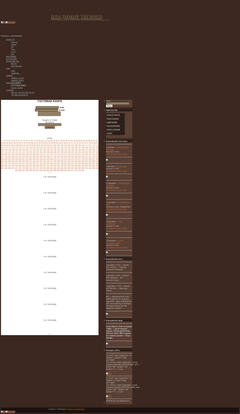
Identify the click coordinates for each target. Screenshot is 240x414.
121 (23, 147)
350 (41, 165)
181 (37, 152)
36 (81, 140)
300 (62, 161)
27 (59, 140)
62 (50, 143)
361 (79, 165)
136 (76, 147)
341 (9, 165)
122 (27, 147)
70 (70, 143)
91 (25, 145)
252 (90, 156)
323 (44, 163)
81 (97, 143)
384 (62, 168)
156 (48, 149)
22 (47, 140)
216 (62, 154)
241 (51, 156)
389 (79, 168)
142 (97, 147)
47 (12, 143)
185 (51, 152)
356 (62, 165)
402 (41, 170)
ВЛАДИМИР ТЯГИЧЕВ (76, 17)
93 (30, 145)
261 (23, 159)
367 (2, 168)
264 (34, 159)
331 (72, 163)
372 (20, 168)
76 (85, 143)
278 (83, 159)
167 (86, 149)
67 (62, 143)
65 (57, 143)
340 (6, 165)
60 (45, 143)
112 (89, 145)
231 (16, 156)
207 (30, 154)
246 (69, 156)
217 (65, 154)
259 (16, 159)
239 (44, 156)
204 (20, 154)
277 (79, 159)
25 (54, 140)
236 (34, 156)
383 (58, 168)
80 (95, 143)
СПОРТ (109, 133)
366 (97, 165)
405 (51, 170)
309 (93, 161)
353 (51, 165)
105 (65, 145)
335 (86, 163)
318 (27, 163)
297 (51, 161)
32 (71, 140)
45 (7, 143)
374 (27, 168)
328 (62, 163)
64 (55, 143)
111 (86, 145)
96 (37, 145)
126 (41, 147)
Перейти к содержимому (11, 35)
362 (83, 165)
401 (37, 170)
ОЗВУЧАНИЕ (112, 122)
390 (83, 168)
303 (72, 161)
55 (32, 143)
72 (75, 143)
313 (9, 163)
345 (23, 165)
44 (5, 143)
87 (15, 145)
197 (93, 152)
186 (55, 152)
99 (45, 145)
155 (44, 149)
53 (27, 143)
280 (90, 159)
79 (92, 143)
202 (13, 154)
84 (7, 145)
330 (69, 163)
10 (17, 140)
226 (97, 154)
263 (30, 159)
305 (79, 161)
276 (76, 159)
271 (58, 159)
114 (96, 145)
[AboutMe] (10, 22)
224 (90, 154)
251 (86, 156)
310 (97, 161)
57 (37, 143)
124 (34, 147)
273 (65, 159)
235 (30, 156)
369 (9, 168)
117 (9, 147)
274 (69, 159)
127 (44, 147)
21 (44, 140)
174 (13, 152)
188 (62, 152)
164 (76, 149)
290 (27, 161)
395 (16, 170)
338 (97, 163)
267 (44, 159)
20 (41, 140)
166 (83, 149)
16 (31, 140)
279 (86, 159)
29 (64, 140)
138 (83, 147)
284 (6, 161)
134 (69, 147)
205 (23, 154)
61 (47, 143)
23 (49, 140)
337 (93, 163)
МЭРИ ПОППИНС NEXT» (114, 241)
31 (69, 140)
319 (30, 163)
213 (51, 154)
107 (72, 145)
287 (16, 161)
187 (58, 152)
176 (20, 152)
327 (58, 163)
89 (20, 145)
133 (65, 147)
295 (44, 161)
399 (30, 170)
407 (58, 170)
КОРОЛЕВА (122, 166)
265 (37, 159)
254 (97, 156)
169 (93, 149)
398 (27, 170)
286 (13, 161)
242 (55, 156)
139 (86, 147)
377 (37, 168)
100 (47, 145)
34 (77, 140)
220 (76, 154)
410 (69, 170)
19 (39, 140)
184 (48, 152)
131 (58, 147)
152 (34, 149)
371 (16, 168)
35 (79, 140)
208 (34, 154)
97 (40, 145)
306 (83, 161)
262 (27, 159)
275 (72, 159)
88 (17, 145)
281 (93, 159)
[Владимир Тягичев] (3, 22)
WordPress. (80, 409)
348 (34, 165)
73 (77, 143)
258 (13, 159)
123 (30, 147)
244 (62, 156)
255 (2, 159)
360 (76, 165)
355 (58, 165)
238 (41, 156)
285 (9, 161)
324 (48, 163)
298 (55, 161)
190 (69, 152)
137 (79, 147)
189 (65, 152)
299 (58, 161)
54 (30, 143)
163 (72, 149)
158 (55, 149)
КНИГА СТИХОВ (113, 129)
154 (41, 149)
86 (12, 145)
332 (76, 163)
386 (69, 168)
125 (37, 147)
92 (27, 145)
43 (2, 143)
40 (91, 140)
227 (2, 156)
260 (20, 159)
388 (76, 168)
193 (79, 152)
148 (20, 149)
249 (79, 156)
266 (41, 159)
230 (13, 156)
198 (97, 152)
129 (51, 147)
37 (84, 140)
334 (83, 163)
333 (79, 163)
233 (23, 156)
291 (30, 161)
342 (13, 165)
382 (55, 168)
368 (6, 168)
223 (86, 154)
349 (37, 165)
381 (51, 168)
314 (13, 163)
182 (41, 152)
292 (34, 161)
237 (37, 156)
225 (93, 154)
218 (69, 154)
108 (75, 145)
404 (48, 170)
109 (79, 145)
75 (82, 143)
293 (37, 161)
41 (94, 140)
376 (34, 168)
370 (13, 168)
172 (6, 152)
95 (35, 145)
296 (48, 161)
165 (79, 149)
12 (21, 140)
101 (51, 145)
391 (86, 168)
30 (67, 140)
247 (72, 156)
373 (23, 168)
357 (65, 165)
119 (16, 147)
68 (65, 143)
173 (9, 152)
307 (86, 161)
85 (10, 145)
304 (76, 161)
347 (30, 165)
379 (44, 168)
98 (42, 145)
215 (58, 154)
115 (2, 147)
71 (72, 143)
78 (90, 143)
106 (68, 145)
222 (83, 154)
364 (90, 165)
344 (20, 165)
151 (30, 149)
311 (2, 163)
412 (76, 170)
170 (97, 149)
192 (76, 152)
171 (2, 152)
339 (2, 165)
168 (90, 149)
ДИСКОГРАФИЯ (113, 126)
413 (79, 170)
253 (93, 156)
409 (65, 170)
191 (72, 152)
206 (27, 154)
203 (16, 154)
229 (9, 156)
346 (27, 165)
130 (55, 147)
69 (67, 143)
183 (44, 152)
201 (9, 154)
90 (22, 145)
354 (55, 165)
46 (10, 143)
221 (79, 154)
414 (83, 170)
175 (16, 152)
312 (6, 163)
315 (16, 163)
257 (9, 159)
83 (5, 145)
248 (76, 156)
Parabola (70, 409)
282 (97, 159)
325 (51, 163)
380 (48, 168)
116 (6, 147)
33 (74, 140)
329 (65, 163)
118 (13, 147)
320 (34, 163)
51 (22, 143)
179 (30, 152)
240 (48, 156)
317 (23, 163)
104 (61, 145)
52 (25, 143)
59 (42, 143)
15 (29, 140)
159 (58, 149)
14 (27, 140)
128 (48, 147)
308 (90, 161)
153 (37, 149)
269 (51, 159)
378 (41, 168)
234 (27, 156)
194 (83, 152)
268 (48, 159)
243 (58, 156)
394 (97, 168)
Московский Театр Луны (116, 154)
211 (44, 154)
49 (17, 143)
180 (34, 152)
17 (34, 140)
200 (6, 154)
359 (72, 165)
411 (72, 170)
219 (72, 154)
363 (86, 165)
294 (41, 161)
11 (19, 140)
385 (65, 168)
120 (20, 147)
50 (20, 143)
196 (90, 152)
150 (27, 149)
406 (55, 170)
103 (58, 145)
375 (30, 168)
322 (41, 163)
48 (15, 143)
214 (55, 154)
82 (2, 145)
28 (61, 140)
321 (37, 163)
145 (9, 149)
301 (65, 161)
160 (62, 149)
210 (41, 154)
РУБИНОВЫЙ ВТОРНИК (117, 148)
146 (13, 149)
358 (69, 165)
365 (93, 165)
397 (23, 170)
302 (69, 161)
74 (80, 143)
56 (35, 143)
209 (37, 154)
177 (23, 152)
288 (20, 161)
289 (23, 161)
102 (54, 145)
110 (82, 145)
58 (40, 143)
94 (32, 145)
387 (72, 168)
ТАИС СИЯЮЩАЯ (114, 222)
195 (86, 152)
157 (51, 149)
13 (24, 140)
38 (87, 140)
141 (93, 147)
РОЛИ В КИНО (113, 118)
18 (37, 140)
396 (20, 170)
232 (20, 156)
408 (62, 170)
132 (62, 147)
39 (89, 140)
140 (90, 147)
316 (20, 163)
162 (69, 149)
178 (27, 152)
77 (87, 143)
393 (93, 168)
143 (2, 149)
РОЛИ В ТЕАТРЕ (113, 115)
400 (34, 170)
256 (6, 159)
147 (16, 149)
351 (44, 165)
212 (48, 154)
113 (93, 145)
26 (57, 140)
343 (16, 165)
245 (65, 156)
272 (62, 159)
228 (6, 156)
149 (23, 149)
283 (2, 161)
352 (48, 165)
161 (65, 149)
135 (72, 147)
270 (55, 159)
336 (90, 163)
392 (90, 168)
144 (6, 149)
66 (60, 143)
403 (44, 170)
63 (52, 143)
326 (55, 163)
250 (83, 156)
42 (97, 140)
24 (51, 140)
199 (2, 154)
